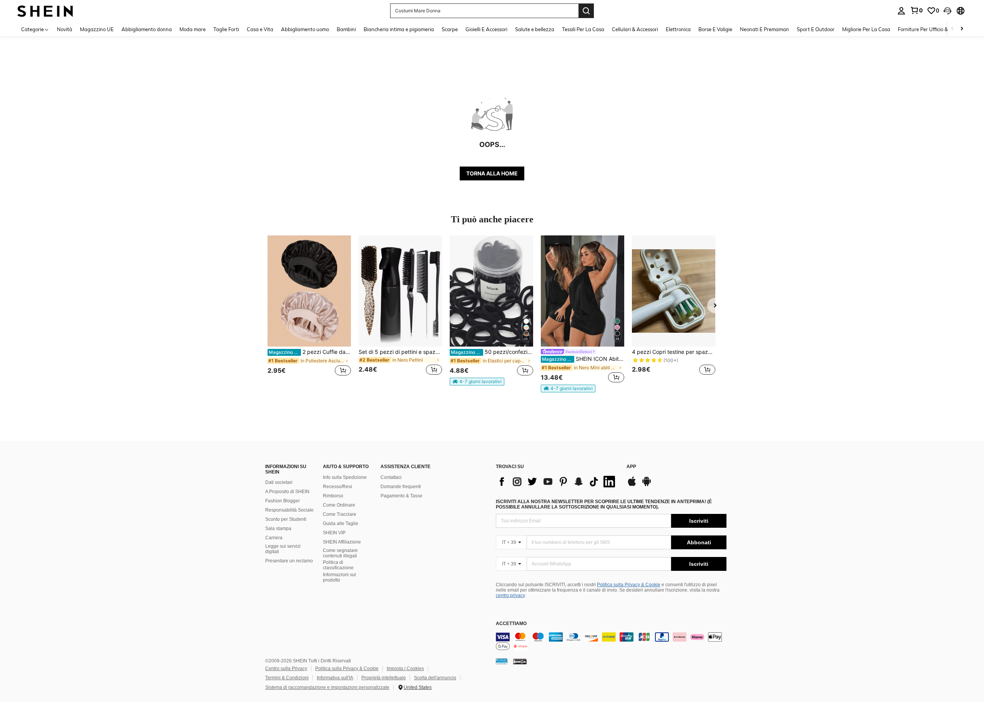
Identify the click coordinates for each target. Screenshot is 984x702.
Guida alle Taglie (340, 523)
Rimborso (333, 496)
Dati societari (279, 482)
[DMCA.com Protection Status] (520, 661)
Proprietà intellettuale (383, 677)
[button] (947, 10)
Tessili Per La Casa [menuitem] (583, 29)
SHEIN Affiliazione (342, 542)
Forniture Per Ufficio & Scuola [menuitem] (931, 29)
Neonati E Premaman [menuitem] (764, 29)
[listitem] (309, 309)
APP (631, 466)
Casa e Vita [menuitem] (260, 29)
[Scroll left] (952, 29)
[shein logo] (45, 10)
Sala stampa (278, 528)
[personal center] (901, 10)
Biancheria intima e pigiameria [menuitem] (399, 29)
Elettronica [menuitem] (678, 29)
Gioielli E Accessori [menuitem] (486, 29)
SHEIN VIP (334, 532)
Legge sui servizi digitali (283, 549)
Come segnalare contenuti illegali (340, 553)
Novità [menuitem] (64, 29)
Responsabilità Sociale (289, 510)
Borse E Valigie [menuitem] (715, 29)
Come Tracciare (339, 514)
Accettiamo (511, 623)
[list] (557, 481)
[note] (477, 381)
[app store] (632, 485)
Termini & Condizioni (287, 677)
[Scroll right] (961, 29)
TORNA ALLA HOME (492, 173)
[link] (916, 10)
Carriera (274, 537)
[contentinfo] (611, 641)
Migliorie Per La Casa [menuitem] (866, 29)
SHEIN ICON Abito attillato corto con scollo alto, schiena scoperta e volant (583, 359)
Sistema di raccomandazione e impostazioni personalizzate (327, 687)
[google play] (646, 485)
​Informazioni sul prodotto (339, 577)
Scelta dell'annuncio (435, 677)
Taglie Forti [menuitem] (226, 29)
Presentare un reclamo (289, 561)
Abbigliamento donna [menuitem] (146, 29)
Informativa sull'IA (335, 677)
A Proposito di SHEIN (287, 491)
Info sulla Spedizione (345, 477)
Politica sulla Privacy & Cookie (628, 584)
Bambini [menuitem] (346, 29)
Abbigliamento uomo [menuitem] (305, 29)
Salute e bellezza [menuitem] (534, 29)
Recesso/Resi (337, 486)
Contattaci (391, 477)
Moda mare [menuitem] (193, 29)
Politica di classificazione (338, 565)
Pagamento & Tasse (401, 496)
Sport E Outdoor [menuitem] (815, 29)
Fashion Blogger (282, 501)
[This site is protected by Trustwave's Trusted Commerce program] (501, 661)
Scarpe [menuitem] (450, 29)
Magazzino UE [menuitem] (97, 29)
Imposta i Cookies (405, 668)
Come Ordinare (339, 505)
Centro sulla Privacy (286, 668)
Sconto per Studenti (285, 519)
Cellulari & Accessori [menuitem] (635, 29)
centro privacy (510, 595)
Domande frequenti (401, 486)
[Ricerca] (586, 10)
